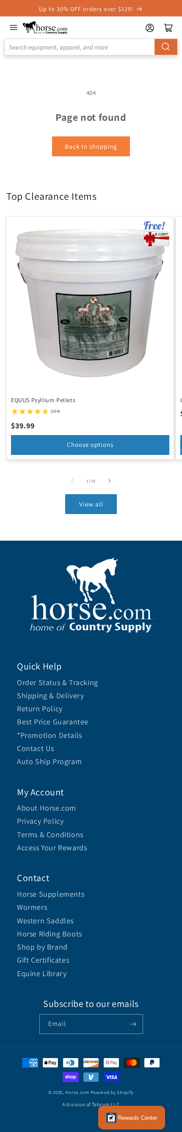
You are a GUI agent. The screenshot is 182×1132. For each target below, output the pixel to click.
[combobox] (91, 46)
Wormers (32, 907)
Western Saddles (45, 920)
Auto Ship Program (49, 761)
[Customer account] (150, 28)
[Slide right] (109, 480)
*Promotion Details (49, 735)
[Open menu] (13, 27)
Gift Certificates (43, 960)
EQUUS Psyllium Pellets (43, 400)
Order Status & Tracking (57, 682)
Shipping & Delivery (50, 695)
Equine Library (41, 973)
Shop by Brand (42, 947)
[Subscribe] (133, 1024)
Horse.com (77, 1092)
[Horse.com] (45, 28)
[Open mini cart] (168, 28)
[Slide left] (72, 480)
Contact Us (35, 748)
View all (91, 504)
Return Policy (40, 708)
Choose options (90, 445)
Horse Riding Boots (49, 934)
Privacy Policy (40, 821)
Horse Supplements (50, 894)
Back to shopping (91, 146)
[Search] (165, 47)
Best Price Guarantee (52, 722)
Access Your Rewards (52, 847)
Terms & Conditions (50, 834)
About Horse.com (46, 808)
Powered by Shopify (112, 1092)
